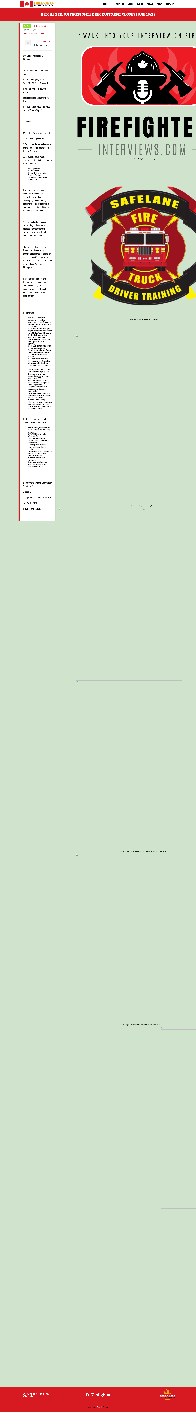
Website (46, 41)
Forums (150, 4)
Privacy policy (26, 1396)
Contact (170, 4)
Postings (120, 4)
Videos (130, 4)
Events (140, 4)
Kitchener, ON (41, 26)
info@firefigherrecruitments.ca (34, 1394)
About (159, 4)
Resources (108, 4)
